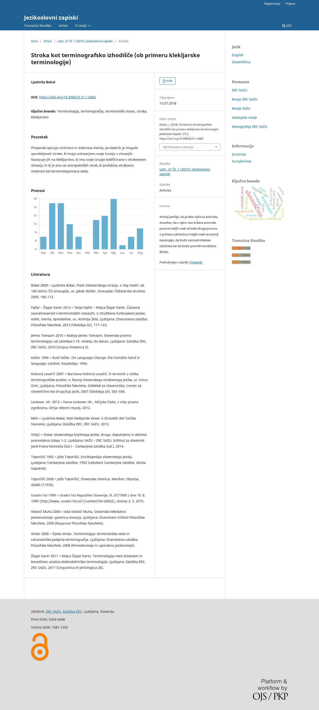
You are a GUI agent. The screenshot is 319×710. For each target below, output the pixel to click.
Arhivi (63, 25)
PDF (169, 81)
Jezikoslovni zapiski (51, 17)
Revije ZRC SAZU (244, 99)
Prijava (290, 3)
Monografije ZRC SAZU (249, 126)
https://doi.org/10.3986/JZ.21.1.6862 (67, 97)
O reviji (81, 25)
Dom (34, 41)
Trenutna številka (37, 25)
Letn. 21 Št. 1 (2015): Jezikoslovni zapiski (85, 41)
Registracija (272, 3)
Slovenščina (241, 62)
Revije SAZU (241, 108)
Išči (288, 25)
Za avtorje (239, 154)
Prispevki (196, 262)
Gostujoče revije (244, 117)
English (238, 55)
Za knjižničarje (241, 161)
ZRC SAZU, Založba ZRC (64, 611)
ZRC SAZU (239, 90)
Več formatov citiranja (178, 147)
